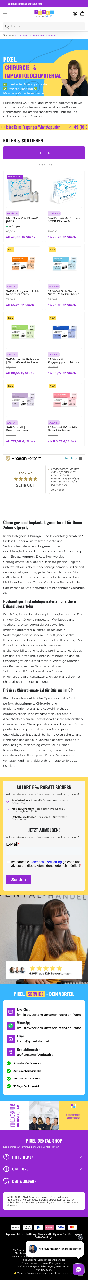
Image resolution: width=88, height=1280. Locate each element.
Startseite (8, 35)
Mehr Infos (70, 458)
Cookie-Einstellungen (44, 1237)
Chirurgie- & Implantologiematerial (37, 35)
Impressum (10, 1234)
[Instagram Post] (44, 1115)
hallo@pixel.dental (33, 1041)
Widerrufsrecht (44, 1234)
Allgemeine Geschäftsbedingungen (67, 1234)
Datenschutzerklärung (26, 1234)
